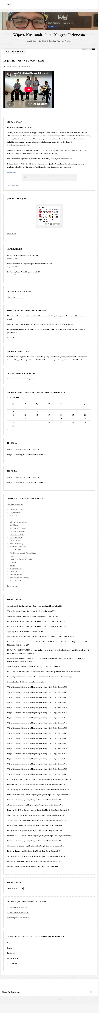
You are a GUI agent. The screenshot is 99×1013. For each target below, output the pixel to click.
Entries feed (11, 953)
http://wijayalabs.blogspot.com (17, 907)
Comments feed (12, 958)
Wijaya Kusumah (12, 172)
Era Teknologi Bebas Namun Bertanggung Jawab (29, 682)
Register (10, 943)
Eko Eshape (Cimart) (17, 534)
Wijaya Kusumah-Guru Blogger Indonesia (49, 34)
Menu (9, 4)
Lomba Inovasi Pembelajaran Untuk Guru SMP (23, 255)
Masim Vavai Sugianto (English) (21, 559)
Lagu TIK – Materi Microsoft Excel (23, 60)
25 (25, 422)
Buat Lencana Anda (12, 185)
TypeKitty (10, 631)
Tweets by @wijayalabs (15, 504)
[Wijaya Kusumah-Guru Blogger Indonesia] (49, 21)
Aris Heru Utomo (15, 519)
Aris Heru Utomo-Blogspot (19, 522)
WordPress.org (12, 963)
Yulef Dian (13, 516)
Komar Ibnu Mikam (16, 550)
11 (25, 415)
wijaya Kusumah (12, 637)
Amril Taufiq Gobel (16, 509)
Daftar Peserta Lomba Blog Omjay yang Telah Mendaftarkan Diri (29, 263)
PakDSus (10, 800)
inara (9, 682)
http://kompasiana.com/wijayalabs (18, 145)
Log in (9, 948)
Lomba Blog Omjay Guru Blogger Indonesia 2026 (24, 272)
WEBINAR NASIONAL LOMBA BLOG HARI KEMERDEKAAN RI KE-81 (47, 637)
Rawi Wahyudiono (16, 574)
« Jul (8, 429)
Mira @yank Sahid (16, 568)
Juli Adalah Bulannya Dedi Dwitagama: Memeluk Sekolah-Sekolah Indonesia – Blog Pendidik (39, 658)
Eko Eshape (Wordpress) (18, 528)
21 (61, 419)
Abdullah (10, 861)
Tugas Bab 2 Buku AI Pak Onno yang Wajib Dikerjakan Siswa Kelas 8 (37, 666)
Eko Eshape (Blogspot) (17, 531)
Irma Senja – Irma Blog (18, 547)
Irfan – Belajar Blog (16, 543)
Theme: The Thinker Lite (11, 992)
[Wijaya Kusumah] (49, 177)
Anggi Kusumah (15, 512)
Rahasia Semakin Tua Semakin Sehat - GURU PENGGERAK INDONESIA (33, 642)
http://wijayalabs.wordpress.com (62, 158)
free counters (11, 233)
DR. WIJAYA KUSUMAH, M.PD (18, 621)
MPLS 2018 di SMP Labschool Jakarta (30, 631)
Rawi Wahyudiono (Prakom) (19, 578)
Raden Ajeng (14, 571)
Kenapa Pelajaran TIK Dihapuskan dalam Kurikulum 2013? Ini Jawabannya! (46, 677)
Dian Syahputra (12, 677)
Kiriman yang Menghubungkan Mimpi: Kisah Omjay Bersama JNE (44, 687)
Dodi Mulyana (14, 525)
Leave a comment (11, 66)
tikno (9, 666)
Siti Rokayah (11, 846)
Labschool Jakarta (13, 586)
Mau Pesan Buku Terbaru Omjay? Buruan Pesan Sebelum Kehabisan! (56, 671)
